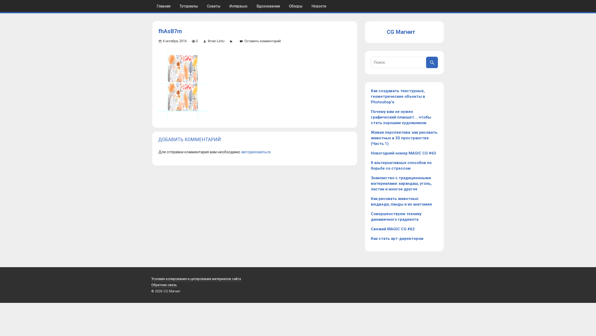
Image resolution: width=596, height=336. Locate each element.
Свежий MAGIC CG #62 (393, 229)
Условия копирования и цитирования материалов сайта (196, 279)
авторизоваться (256, 152)
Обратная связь (164, 285)
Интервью (238, 6)
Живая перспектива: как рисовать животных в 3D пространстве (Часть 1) (404, 138)
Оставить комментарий (262, 41)
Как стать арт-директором (397, 238)
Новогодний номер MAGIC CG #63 (403, 153)
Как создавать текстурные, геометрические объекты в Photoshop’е (398, 96)
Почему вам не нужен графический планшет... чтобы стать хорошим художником (401, 117)
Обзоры (296, 6)
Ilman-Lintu (216, 41)
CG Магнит (401, 32)
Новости (319, 6)
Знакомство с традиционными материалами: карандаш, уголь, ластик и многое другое (401, 183)
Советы (213, 6)
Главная (163, 6)
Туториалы (188, 6)
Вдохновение (268, 6)
